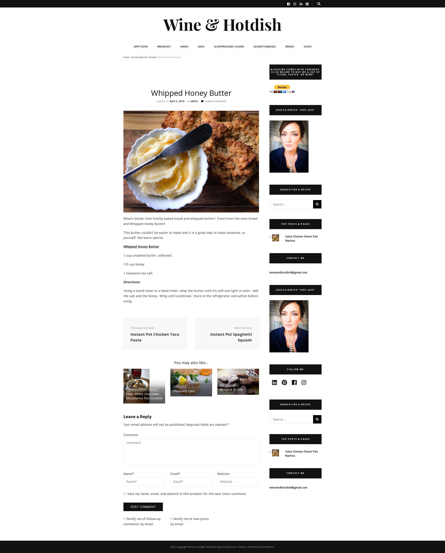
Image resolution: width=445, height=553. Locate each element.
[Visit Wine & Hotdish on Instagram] (303, 383)
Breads (153, 57)
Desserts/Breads (265, 46)
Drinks (289, 46)
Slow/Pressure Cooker (229, 46)
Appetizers (141, 46)
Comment (130, 435)
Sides (201, 46)
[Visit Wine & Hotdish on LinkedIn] (274, 383)
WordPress (268, 546)
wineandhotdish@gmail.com (288, 272)
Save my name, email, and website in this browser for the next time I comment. (187, 494)
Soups (308, 46)
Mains (184, 46)
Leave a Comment (215, 101)
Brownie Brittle (231, 389)
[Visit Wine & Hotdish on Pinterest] (284, 383)
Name (128, 474)
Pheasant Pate (184, 391)
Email (175, 474)
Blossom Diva (214, 546)
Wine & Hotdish (222, 24)
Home (126, 57)
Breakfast (164, 46)
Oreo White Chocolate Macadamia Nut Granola (144, 396)
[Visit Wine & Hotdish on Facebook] (294, 383)
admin (194, 101)
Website (223, 474)
